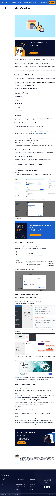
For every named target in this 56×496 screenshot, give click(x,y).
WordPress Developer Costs (20, 481)
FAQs (2, 486)
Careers (3, 482)
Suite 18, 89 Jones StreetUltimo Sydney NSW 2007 (47, 480)
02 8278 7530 (47, 482)
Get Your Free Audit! (34, 53)
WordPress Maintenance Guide (20, 486)
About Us (3, 479)
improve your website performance (40, 133)
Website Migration (32, 489)
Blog (4, 12)
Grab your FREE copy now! (35, 235)
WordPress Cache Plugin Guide (31, 381)
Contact (3, 489)
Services (25, 2)
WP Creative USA (4, 481)
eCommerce (31, 486)
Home (2, 12)
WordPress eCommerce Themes (20, 489)
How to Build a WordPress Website (21, 482)
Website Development (33, 482)
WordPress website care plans (41, 422)
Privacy (48, 494)
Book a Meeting (52, 2)
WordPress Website (32, 479)
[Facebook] (44, 487)
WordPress (8, 12)
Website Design (32, 481)
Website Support (32, 484)
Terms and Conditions (52, 494)
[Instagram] (49, 487)
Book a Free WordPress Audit (20, 479)
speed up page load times (41, 64)
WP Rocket (17, 379)
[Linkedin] (46, 487)
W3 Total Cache (17, 377)
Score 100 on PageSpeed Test (20, 484)
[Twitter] (48, 487)
